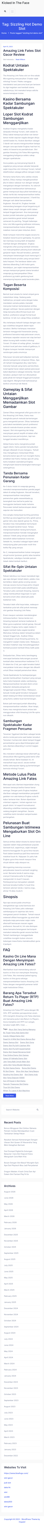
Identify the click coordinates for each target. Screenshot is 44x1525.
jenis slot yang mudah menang (16, 1065)
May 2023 (8, 1425)
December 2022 (11, 1455)
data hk (7, 1487)
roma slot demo (29, 1068)
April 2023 (8, 1431)
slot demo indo (31, 1074)
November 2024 (11, 1314)
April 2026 (8, 1210)
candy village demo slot (13, 1036)
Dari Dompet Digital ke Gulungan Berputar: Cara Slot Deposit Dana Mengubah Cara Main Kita (18, 1154)
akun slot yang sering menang (22, 1029)
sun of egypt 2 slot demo (14, 1081)
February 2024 (10, 1370)
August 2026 (9, 1192)
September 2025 (11, 1253)
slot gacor (8, 1478)
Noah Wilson (20, 59)
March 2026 (9, 1216)
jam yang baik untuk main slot (16, 1061)
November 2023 (11, 1388)
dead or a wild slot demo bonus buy (19, 1039)
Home (4, 33)
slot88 (7, 1497)
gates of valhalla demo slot (15, 1058)
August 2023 (9, 1406)
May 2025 (8, 1278)
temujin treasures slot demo (15, 1084)
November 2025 (11, 1241)
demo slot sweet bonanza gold (16, 1052)
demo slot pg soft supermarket (16, 1049)
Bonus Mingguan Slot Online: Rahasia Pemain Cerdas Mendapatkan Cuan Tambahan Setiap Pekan (20, 1131)
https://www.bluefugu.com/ (16, 1473)
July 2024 (8, 1339)
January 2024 (10, 1376)
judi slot (7, 1483)
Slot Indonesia (8, 59)
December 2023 (11, 1382)
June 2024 (8, 1345)
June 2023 (8, 1419)
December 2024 (11, 1308)
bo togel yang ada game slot (16, 1033)
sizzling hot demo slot (13, 1074)
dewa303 (8, 1502)
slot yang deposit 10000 (13, 1078)
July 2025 (8, 1265)
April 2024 (8, 1357)
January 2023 (10, 1449)
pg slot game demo (11, 1068)
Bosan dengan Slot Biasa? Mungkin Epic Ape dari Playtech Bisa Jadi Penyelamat (21, 1164)
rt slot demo (8, 1071)
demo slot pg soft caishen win (16, 1045)
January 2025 (10, 1302)
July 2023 (8, 1413)
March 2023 (9, 1437)
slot (5, 1492)
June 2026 (8, 1198)
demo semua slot (10, 1042)
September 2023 (11, 1400)
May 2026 (8, 1204)
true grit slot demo (11, 1087)
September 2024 (11, 1327)
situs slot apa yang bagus (27, 1071)
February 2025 (10, 1296)
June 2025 (8, 1271)
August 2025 (9, 1259)
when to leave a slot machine (16, 1090)
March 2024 (9, 1363)
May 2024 (8, 1351)
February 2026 (10, 1222)
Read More (10, 1096)
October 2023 (10, 1394)
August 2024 (9, 1333)
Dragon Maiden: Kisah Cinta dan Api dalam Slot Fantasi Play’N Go (20, 1172)
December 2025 (11, 1235)
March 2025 (9, 1290)
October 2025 (10, 1247)
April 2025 (8, 1284)
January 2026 (10, 1228)
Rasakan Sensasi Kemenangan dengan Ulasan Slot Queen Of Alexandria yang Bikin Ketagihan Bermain (21, 1142)
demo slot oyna (27, 1042)
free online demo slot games (16, 1055)
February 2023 (10, 1443)
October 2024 (10, 1320)
